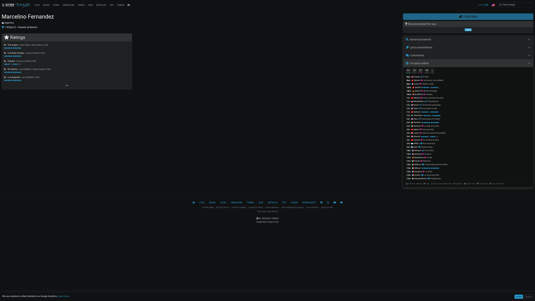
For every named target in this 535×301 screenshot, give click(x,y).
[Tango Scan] (421, 143)
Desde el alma (427, 147)
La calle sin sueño (431, 126)
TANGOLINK (68, 5)
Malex (416, 129)
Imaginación (435, 178)
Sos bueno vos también (433, 80)
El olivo (426, 77)
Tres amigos (13, 45)
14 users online (419, 63)
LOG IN (481, 5)
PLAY (37, 5)
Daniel (417, 80)
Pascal (417, 140)
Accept (519, 296)
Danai (417, 91)
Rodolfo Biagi (208, 207)
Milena (417, 164)
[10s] (5, 45)
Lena (416, 84)
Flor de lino (429, 150)
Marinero (427, 161)
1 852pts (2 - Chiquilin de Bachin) (20, 27)
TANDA (81, 5)
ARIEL (416, 143)
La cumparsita (14, 77)
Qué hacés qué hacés (431, 105)
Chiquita (11, 61)
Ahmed (417, 136)
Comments (417, 55)
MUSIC (46, 5)
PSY (112, 5)
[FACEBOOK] (321, 202)
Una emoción (428, 129)
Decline (528, 296)
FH (408, 70)
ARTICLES (101, 5)
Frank (416, 77)
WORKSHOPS (309, 202)
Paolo (417, 161)
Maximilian (418, 101)
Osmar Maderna (272, 207)
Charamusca (432, 101)
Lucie (416, 133)
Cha (415, 119)
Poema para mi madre (430, 119)
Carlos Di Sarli (327, 207)
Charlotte (418, 115)
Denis (416, 105)
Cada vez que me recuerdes (434, 133)
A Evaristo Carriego (16, 53)
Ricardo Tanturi (222, 207)
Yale (416, 108)
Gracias (428, 94)
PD (426, 70)
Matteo (417, 112)
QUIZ (90, 5)
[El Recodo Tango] (193, 202)
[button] (493, 5)
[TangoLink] (421, 77)
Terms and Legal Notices (267, 211)
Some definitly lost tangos (292, 207)
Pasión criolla (428, 84)
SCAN (56, 5)
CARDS (120, 5)
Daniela (417, 122)
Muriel (416, 98)
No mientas (12, 69)
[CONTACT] (128, 5)
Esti (415, 147)
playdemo (418, 157)
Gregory (417, 171)
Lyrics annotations (421, 47)
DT (420, 70)
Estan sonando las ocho (433, 98)
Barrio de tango (430, 91)
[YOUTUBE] (334, 202)
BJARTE (418, 94)
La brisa (428, 171)
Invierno (427, 154)
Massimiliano (420, 178)
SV (414, 70)
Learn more (63, 296)
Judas (429, 157)
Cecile (417, 175)
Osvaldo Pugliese (238, 207)
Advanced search (420, 39)
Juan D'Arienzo (312, 207)
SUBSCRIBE (469, 16)
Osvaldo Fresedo (255, 207)
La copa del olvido (431, 175)
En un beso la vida (429, 108)
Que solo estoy (429, 143)
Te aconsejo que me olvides (436, 164)
